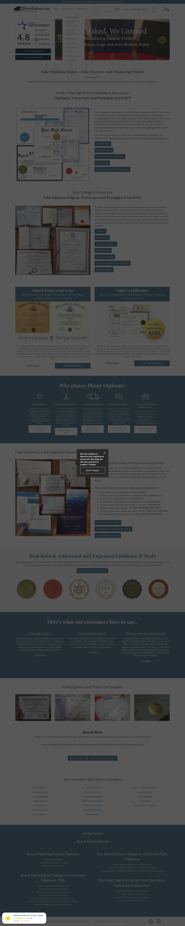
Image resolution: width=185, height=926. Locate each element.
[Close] (104, 453)
